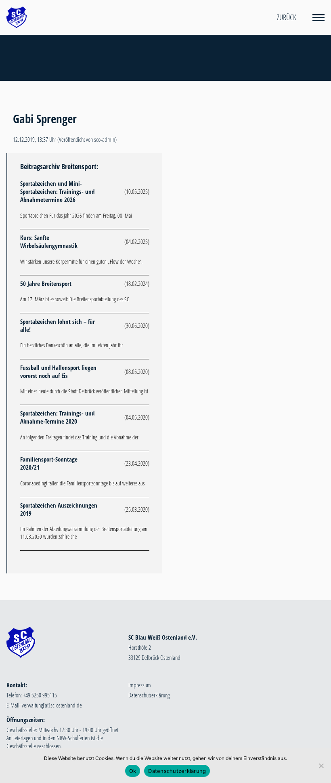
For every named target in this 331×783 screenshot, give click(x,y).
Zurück (286, 17)
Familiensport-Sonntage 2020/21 (49, 463)
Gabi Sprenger (45, 119)
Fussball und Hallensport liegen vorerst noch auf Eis (58, 371)
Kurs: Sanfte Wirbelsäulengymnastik (49, 241)
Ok (132, 771)
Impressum (139, 685)
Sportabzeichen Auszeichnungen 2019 (58, 509)
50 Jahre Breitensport (45, 283)
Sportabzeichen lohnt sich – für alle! (57, 325)
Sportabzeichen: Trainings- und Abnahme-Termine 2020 (57, 417)
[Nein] (321, 766)
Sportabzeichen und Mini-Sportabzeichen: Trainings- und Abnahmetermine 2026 (57, 191)
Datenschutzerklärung (149, 695)
